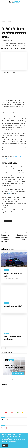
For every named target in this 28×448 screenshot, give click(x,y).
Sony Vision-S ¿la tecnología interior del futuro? (21, 237)
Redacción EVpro (7, 278)
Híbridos (9, 21)
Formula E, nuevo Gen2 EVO (13, 306)
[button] (6, 6)
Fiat (11, 48)
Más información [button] (12, 441)
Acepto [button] (5, 445)
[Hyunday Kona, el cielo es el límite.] (14, 259)
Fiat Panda (23, 48)
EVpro (10, 193)
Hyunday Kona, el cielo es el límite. (13, 274)
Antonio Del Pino (6, 72)
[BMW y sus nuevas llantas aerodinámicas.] (14, 322)
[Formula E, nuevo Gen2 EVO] (14, 292)
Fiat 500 (16, 48)
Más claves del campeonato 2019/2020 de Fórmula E (5, 238)
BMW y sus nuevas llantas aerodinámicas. (12, 337)
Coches (3, 21)
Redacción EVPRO (7, 309)
